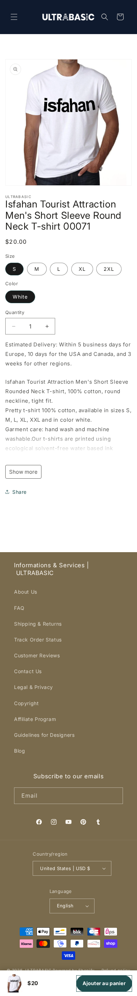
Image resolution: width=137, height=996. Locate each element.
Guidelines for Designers (44, 735)
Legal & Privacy (33, 687)
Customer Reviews (37, 655)
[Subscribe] (115, 795)
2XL (109, 269)
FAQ (19, 608)
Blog (19, 751)
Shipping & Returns (38, 624)
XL (82, 269)
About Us (25, 592)
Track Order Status (38, 640)
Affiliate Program (35, 719)
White (20, 297)
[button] (14, 17)
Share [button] (19, 492)
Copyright (26, 703)
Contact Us (28, 671)
